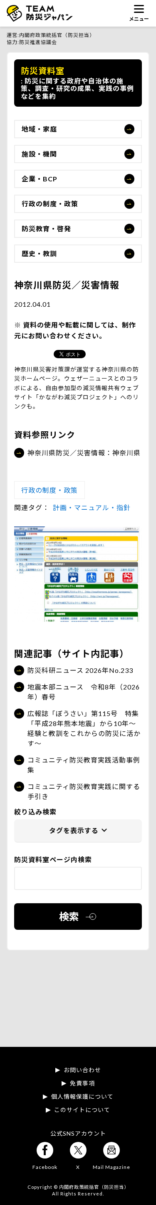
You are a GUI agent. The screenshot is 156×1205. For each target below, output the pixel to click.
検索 (69, 916)
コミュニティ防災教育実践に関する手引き (83, 791)
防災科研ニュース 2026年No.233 (80, 670)
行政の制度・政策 (50, 204)
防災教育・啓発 (46, 228)
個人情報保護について (82, 1096)
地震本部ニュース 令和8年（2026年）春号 (83, 692)
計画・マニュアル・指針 (92, 507)
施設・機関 (39, 154)
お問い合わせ (82, 1070)
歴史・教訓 (39, 253)
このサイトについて (82, 1110)
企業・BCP (39, 179)
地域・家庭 (39, 129)
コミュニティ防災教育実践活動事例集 (83, 765)
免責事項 (82, 1083)
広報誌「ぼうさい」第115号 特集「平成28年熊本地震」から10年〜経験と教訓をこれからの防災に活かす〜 (84, 728)
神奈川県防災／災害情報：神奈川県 (84, 453)
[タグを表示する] (78, 831)
